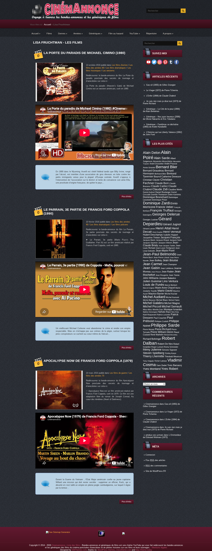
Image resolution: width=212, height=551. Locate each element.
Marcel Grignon (149, 288)
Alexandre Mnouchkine (162, 161)
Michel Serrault (172, 306)
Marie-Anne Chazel (165, 288)
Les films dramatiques (116, 68)
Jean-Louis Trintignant (165, 248)
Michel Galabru (153, 303)
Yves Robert (169, 368)
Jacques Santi (176, 240)
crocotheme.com (123, 550)
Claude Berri (162, 183)
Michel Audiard (154, 297)
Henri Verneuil (172, 231)
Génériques (95, 33)
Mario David (165, 290)
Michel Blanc (162, 300)
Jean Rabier (168, 271)
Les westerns (109, 70)
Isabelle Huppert (170, 235)
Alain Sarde (162, 158)
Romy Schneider (171, 347)
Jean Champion (170, 264)
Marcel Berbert (171, 285)
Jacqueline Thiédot (151, 237)
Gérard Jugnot (172, 224)
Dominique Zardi (156, 203)
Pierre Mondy (148, 329)
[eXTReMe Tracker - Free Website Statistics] (101, 536)
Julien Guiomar (152, 281)
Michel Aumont (172, 297)
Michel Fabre (174, 300)
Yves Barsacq (174, 365)
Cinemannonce (152, 404)
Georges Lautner (150, 219)
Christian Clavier (151, 180)
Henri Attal (163, 228)
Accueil (47, 24)
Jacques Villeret (165, 243)
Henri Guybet (157, 232)
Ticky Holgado (148, 361)
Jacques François (170, 237)
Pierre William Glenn (162, 332)
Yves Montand (152, 368)
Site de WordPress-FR (156, 471)
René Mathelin (157, 334)
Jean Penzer (156, 272)
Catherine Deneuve (171, 176)
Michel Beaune (149, 300)
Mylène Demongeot (150, 312)
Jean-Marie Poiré (165, 250)
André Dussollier (157, 164)
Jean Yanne (174, 275)
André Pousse (170, 163)
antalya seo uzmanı (154, 435)
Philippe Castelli (161, 321)
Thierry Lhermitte (153, 356)
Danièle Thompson (159, 194)
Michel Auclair (171, 294)
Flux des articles (155, 460)
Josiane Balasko (167, 278)
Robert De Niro (165, 344)
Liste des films (73, 545)
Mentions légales (159, 547)
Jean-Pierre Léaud (161, 257)
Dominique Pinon (159, 200)
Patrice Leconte (163, 315)
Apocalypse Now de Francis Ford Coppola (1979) (88, 360)
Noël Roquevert (149, 315)
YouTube (134, 33)
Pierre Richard (163, 329)
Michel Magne (172, 303)
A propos (168, 33)
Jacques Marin (149, 240)
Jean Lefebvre (167, 268)
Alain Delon (151, 153)
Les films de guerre (118, 373)
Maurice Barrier (156, 293)
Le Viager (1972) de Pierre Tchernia (162, 90)
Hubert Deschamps (153, 234)
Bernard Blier (166, 167)
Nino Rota (175, 312)
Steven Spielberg (153, 353)
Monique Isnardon (173, 309)
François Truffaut (162, 210)
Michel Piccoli (152, 306)
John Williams (150, 278)
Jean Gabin (151, 268)
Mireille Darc (158, 310)
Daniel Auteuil (149, 192)
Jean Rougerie (162, 275)
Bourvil (157, 176)
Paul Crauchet (160, 318)
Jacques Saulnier (150, 243)
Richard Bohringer (152, 339)
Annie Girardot (149, 168)
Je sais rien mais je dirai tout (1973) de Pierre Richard (162, 428)
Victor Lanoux (160, 361)
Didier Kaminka (174, 194)
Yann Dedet (161, 365)
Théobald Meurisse (173, 356)
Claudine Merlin (175, 189)
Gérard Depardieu (157, 221)
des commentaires (156, 465)
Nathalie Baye (164, 312)
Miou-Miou (147, 310)
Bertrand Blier (160, 174)
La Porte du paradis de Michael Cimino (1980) (84, 53)
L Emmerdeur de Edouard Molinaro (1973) (162, 436)
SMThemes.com (79, 550)
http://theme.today (144, 550)
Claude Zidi (160, 189)
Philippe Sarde (165, 325)
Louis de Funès (153, 284)
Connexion (150, 455)
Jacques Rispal (162, 240)
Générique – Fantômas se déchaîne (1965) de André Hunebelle (160, 125)
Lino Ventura (170, 281)
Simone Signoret (169, 350)
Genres (62, 33)
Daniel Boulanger (163, 192)
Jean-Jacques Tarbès (167, 246)
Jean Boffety (155, 260)
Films (49, 33)
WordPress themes (106, 550)
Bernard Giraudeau (153, 170)
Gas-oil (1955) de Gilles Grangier (161, 85)
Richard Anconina (170, 335)
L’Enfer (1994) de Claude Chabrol (161, 96)
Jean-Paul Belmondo (159, 254)
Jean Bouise (170, 260)
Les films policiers (120, 224)
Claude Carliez (159, 186)
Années (78, 33)
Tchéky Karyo (170, 353)
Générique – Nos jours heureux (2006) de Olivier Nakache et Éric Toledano (161, 118)
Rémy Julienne (152, 349)
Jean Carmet (152, 264)
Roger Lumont (157, 347)
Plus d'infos (126, 197)
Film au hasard (115, 33)
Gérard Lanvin (149, 229)
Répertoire (151, 33)
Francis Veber (164, 207)
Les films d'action (120, 65)
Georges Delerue (166, 214)
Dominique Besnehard (155, 197)
